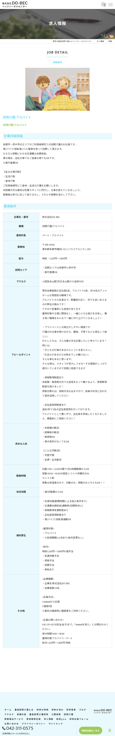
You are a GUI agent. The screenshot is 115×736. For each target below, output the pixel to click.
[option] (57, 89)
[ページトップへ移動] (110, 730)
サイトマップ (56, 723)
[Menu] (110, 4)
